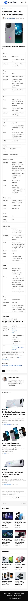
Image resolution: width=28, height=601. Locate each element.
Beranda (4, 9)
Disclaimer (9, 595)
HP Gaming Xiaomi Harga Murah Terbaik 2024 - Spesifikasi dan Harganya (20, 541)
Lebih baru (4, 503)
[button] (2, 2)
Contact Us (17, 593)
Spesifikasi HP (14, 371)
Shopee (14, 329)
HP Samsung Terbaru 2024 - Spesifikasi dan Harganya (20, 566)
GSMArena (5, 365)
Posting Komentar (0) (14, 497)
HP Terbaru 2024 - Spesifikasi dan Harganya (6, 566)
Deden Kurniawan (13, 377)
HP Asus (10, 9)
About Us (10, 593)
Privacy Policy (17, 595)
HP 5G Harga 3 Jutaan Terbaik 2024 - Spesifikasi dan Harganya (20, 523)
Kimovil (11, 365)
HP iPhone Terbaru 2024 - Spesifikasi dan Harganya (7, 583)
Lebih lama (23, 503)
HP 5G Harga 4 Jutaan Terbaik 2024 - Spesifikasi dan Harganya (7, 541)
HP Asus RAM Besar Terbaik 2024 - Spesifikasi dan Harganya (12, 474)
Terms (22, 593)
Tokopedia (14, 331)
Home (5, 593)
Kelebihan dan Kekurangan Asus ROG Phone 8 (17, 347)
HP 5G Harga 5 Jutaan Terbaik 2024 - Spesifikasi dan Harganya (7, 523)
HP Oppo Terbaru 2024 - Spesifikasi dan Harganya (19, 583)
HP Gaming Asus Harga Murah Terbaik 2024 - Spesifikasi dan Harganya (13, 414)
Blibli (13, 332)
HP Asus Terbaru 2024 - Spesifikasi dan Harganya (11, 444)
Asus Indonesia (18, 365)
